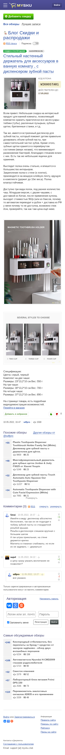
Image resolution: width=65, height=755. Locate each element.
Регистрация (41, 622)
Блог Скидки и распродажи (21, 35)
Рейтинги (45, 728)
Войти (57, 5)
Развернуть (32, 498)
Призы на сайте (48, 732)
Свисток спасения (23, 671)
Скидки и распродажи (14, 51)
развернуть (56, 506)
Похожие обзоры (15, 432)
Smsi (13, 515)
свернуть (43, 506)
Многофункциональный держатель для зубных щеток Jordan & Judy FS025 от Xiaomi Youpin (33, 463)
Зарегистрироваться (24, 717)
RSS (33, 506)
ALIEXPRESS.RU (36, 51)
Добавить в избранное (16, 414)
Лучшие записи (31, 24)
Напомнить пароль (49, 598)
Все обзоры (11, 24)
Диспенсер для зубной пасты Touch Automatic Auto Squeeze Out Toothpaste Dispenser (34, 477)
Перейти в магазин (14, 407)
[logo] (20, 5)
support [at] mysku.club (21, 748)
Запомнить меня (19, 622)
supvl (13, 557)
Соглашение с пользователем (18, 744)
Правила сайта (48, 720)
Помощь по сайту (49, 724)
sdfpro (27, 422)
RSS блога (11, 43)
